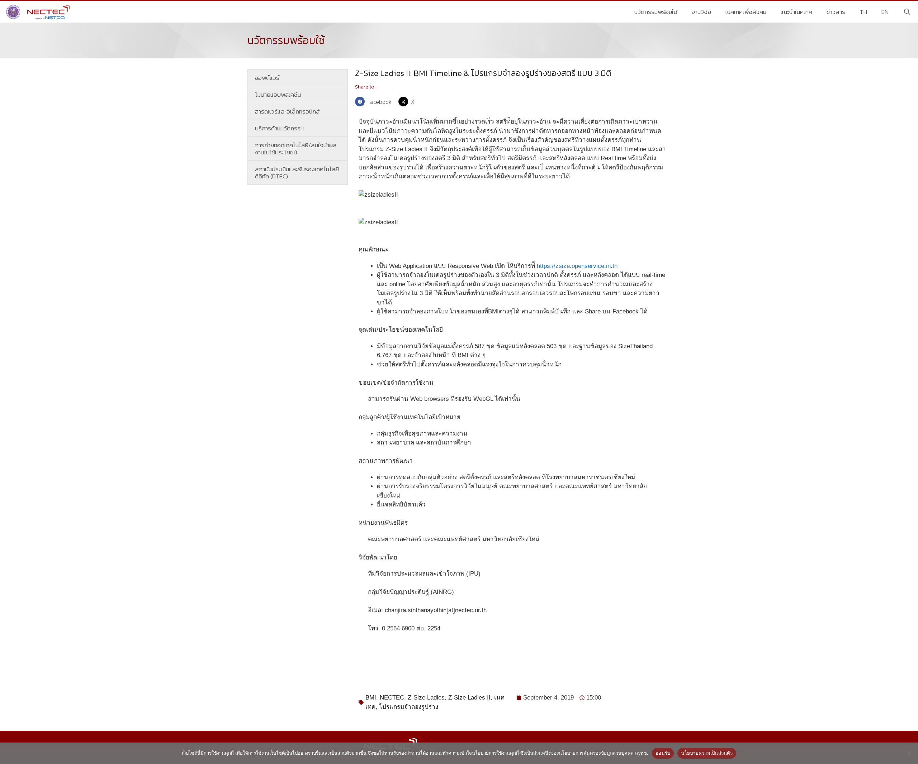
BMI (370, 697)
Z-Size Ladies (426, 697)
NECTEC (392, 697)
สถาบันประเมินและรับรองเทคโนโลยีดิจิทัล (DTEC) (297, 172)
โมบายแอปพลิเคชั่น (278, 94)
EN (885, 11)
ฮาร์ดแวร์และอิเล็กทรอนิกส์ (287, 111)
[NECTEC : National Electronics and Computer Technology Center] (39, 12)
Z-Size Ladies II (469, 697)
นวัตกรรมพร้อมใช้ (655, 11)
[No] (909, 753)
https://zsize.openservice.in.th (577, 266)
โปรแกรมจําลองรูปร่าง (408, 706)
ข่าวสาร (836, 11)
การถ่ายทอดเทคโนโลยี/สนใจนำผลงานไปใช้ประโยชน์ (295, 148)
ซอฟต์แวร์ (267, 77)
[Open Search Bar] (907, 12)
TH (863, 11)
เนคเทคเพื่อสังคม (745, 11)
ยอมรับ (663, 753)
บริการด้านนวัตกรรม (279, 128)
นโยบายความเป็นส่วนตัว (707, 753)
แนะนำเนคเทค (796, 11)
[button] (375, 101)
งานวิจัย (701, 11)
